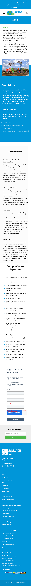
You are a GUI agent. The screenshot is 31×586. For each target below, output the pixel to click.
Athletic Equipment (7, 508)
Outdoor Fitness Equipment (9, 511)
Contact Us (5, 477)
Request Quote (12, 5)
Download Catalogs (7, 480)
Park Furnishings (6, 513)
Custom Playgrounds (7, 536)
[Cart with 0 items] (27, 13)
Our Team (4, 494)
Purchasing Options (7, 497)
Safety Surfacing (6, 522)
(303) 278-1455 (10, 561)
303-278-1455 (16, 7)
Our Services (5, 488)
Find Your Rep (21, 5)
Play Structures (6, 541)
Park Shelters (5, 519)
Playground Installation (8, 544)
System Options (6, 547)
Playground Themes (7, 538)
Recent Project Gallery (8, 499)
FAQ (3, 483)
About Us (4, 474)
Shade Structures (6, 524)
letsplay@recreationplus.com (13, 565)
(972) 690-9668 (8, 563)
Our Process (5, 485)
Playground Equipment (8, 516)
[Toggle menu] (4, 13)
